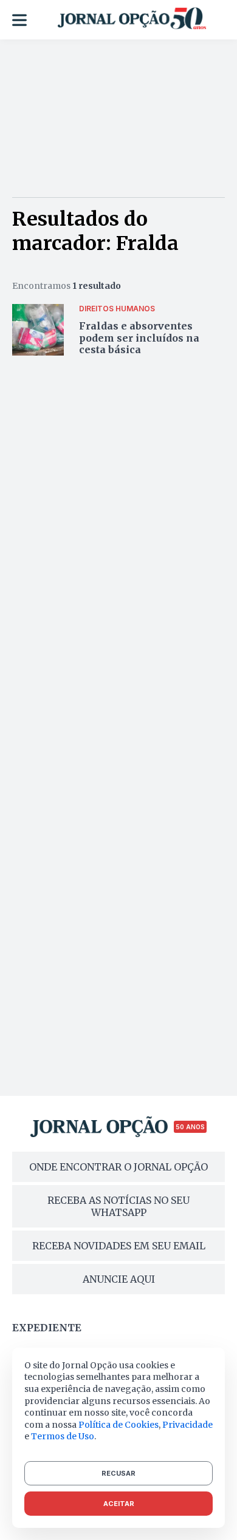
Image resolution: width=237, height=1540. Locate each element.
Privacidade (187, 1424)
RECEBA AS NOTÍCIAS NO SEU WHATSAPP (118, 1206)
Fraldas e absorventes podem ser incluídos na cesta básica (139, 337)
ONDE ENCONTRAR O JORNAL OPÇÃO (118, 1167)
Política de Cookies (118, 1424)
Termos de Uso (62, 1436)
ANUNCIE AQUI (119, 1279)
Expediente (46, 1328)
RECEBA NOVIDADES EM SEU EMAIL (118, 1246)
